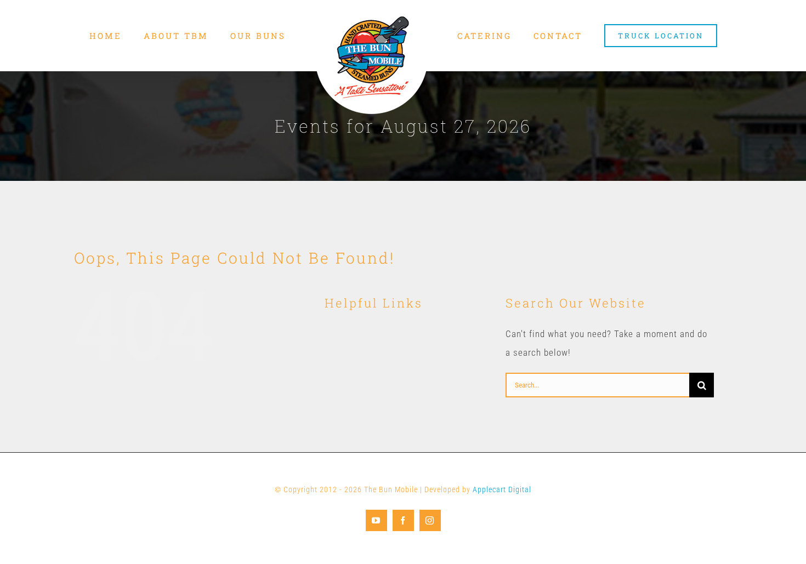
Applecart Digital (502, 489)
